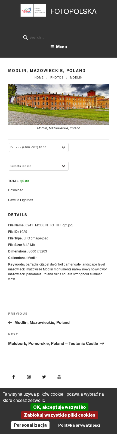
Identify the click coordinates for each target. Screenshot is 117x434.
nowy (86, 269)
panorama (34, 273)
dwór (53, 264)
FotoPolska (73, 11)
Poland (47, 273)
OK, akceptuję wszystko (59, 407)
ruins (57, 273)
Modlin (76, 77)
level (101, 264)
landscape (89, 264)
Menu (61, 47)
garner (68, 264)
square (67, 273)
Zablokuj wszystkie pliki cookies (59, 415)
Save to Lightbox (20, 199)
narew (76, 269)
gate (77, 264)
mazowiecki (17, 269)
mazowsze (34, 269)
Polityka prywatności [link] (79, 425)
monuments (62, 269)
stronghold (81, 273)
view (11, 278)
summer (96, 273)
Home (39, 77)
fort (60, 264)
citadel (44, 264)
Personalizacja (30, 425)
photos (57, 77)
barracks (32, 264)
